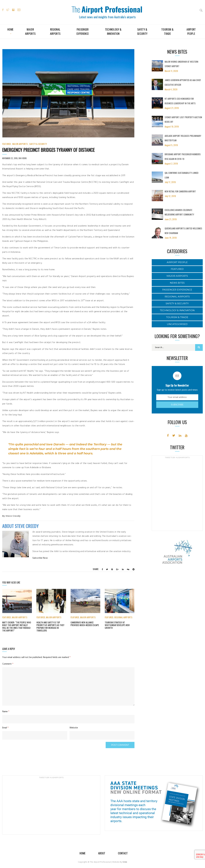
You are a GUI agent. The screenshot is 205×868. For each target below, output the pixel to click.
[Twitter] (173, 435)
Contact (123, 853)
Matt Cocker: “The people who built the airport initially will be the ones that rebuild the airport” (16, 626)
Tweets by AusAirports (177, 457)
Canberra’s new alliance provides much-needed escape (85, 624)
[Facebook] (168, 435)
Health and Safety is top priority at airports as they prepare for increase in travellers (50, 626)
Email (5, 728)
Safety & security (142, 31)
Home (10, 29)
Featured (6, 143)
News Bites (177, 282)
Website (73, 728)
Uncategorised (177, 324)
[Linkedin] (180, 435)
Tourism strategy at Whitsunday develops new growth (117, 625)
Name (5, 711)
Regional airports (55, 31)
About (101, 853)
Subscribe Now (40, 558)
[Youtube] (186, 435)
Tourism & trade (167, 31)
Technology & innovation (113, 31)
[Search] (201, 10)
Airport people (191, 31)
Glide (124, 862)
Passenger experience (83, 31)
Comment (7, 664)
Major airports (30, 31)
